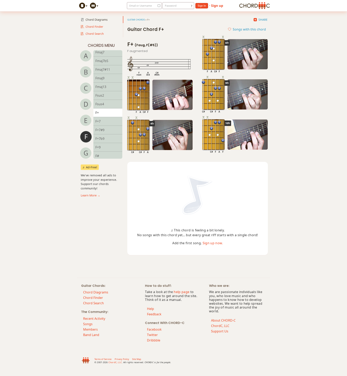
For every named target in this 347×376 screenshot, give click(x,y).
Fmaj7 (99, 52)
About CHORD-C (223, 320)
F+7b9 (99, 138)
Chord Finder (94, 27)
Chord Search (95, 34)
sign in (202, 5)
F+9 (98, 147)
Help (150, 309)
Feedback (154, 314)
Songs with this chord (249, 29)
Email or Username (140, 5)
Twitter (152, 335)
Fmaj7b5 (101, 61)
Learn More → (90, 195)
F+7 (98, 121)
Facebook (154, 329)
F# (97, 156)
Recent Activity (94, 318)
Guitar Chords (136, 19)
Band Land (91, 335)
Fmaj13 (100, 87)
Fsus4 (99, 104)
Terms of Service (102, 359)
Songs (88, 324)
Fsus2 (99, 95)
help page (181, 292)
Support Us (219, 331)
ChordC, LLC (220, 326)
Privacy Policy (122, 359)
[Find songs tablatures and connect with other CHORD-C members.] (94, 6)
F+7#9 (99, 130)
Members (90, 329)
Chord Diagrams (97, 19)
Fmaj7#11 (102, 69)
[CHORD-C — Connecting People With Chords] (254, 5)
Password (171, 5)
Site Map (136, 359)
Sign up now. (213, 243)
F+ (97, 112)
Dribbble (153, 340)
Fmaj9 (99, 78)
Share (262, 19)
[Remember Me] (157, 5)
